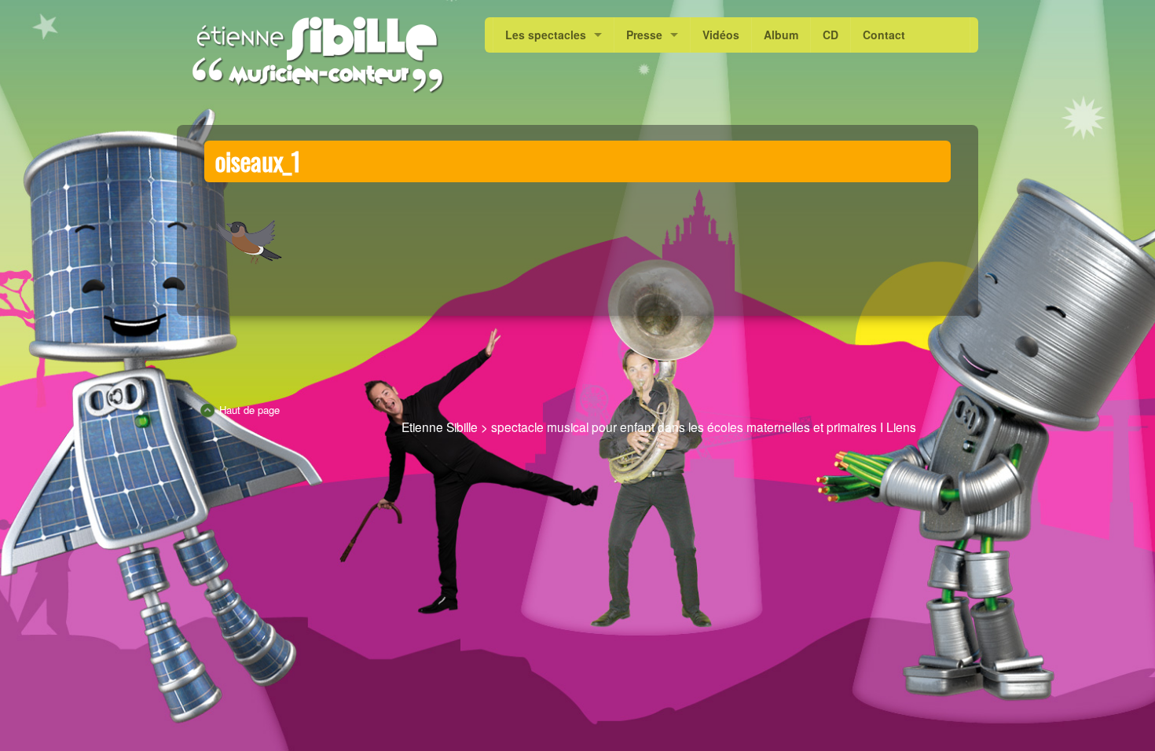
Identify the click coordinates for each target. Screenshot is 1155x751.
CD (830, 34)
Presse (644, 34)
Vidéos (720, 34)
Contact (884, 34)
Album (781, 34)
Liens (901, 426)
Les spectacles (545, 34)
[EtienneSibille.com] (317, 54)
